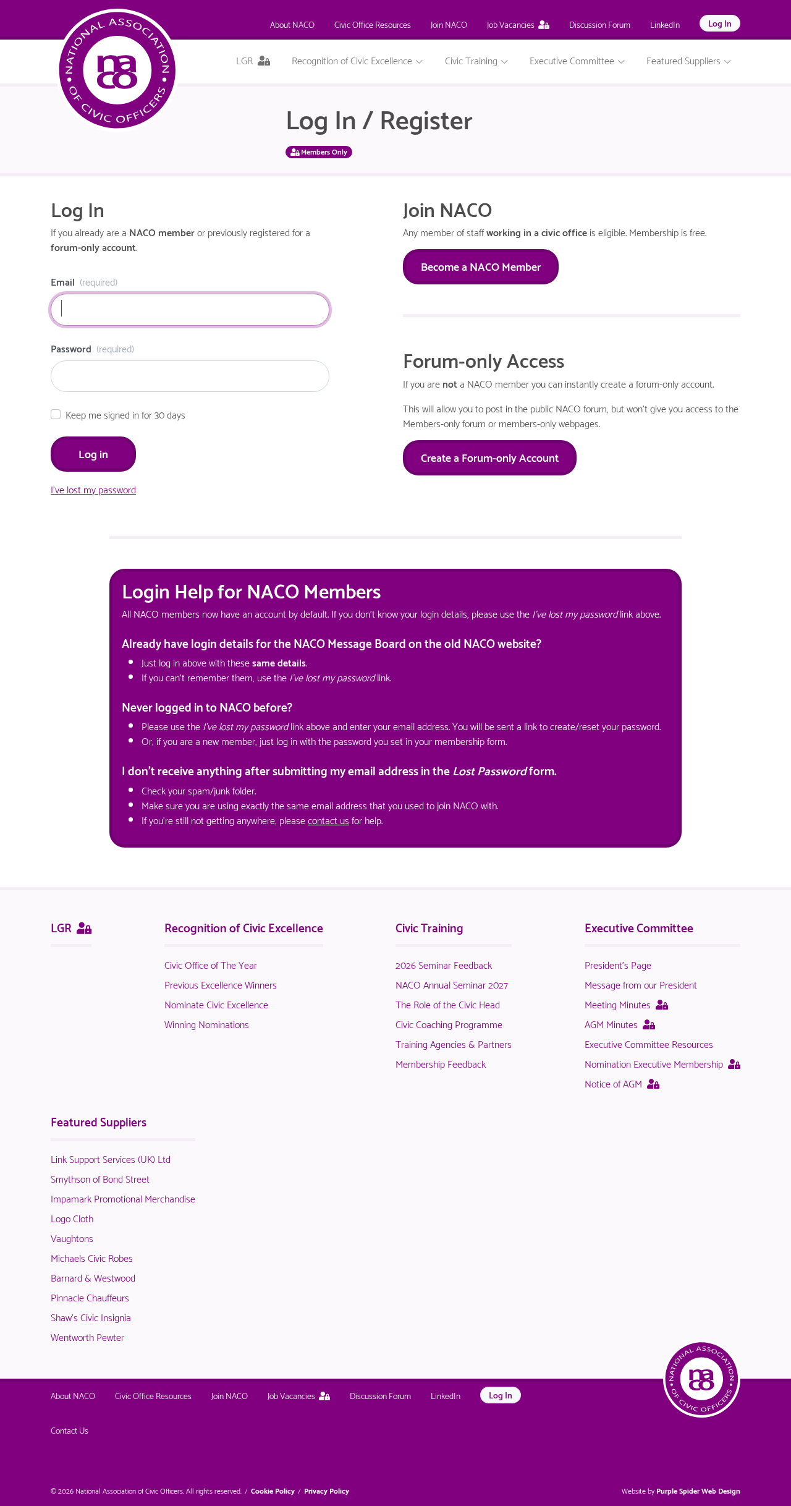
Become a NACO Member (481, 265)
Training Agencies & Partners (454, 1043)
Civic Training (429, 927)
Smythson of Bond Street (100, 1178)
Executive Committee (639, 927)
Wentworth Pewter (87, 1336)
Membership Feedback (441, 1063)
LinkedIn (665, 24)
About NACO (292, 24)
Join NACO (449, 24)
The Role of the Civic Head (448, 1003)
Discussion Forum (599, 24)
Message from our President (641, 984)
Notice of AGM (622, 1082)
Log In (720, 22)
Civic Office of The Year (210, 964)
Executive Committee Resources (649, 1043)
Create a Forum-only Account (490, 456)
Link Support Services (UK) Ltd (111, 1158)
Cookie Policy (273, 1490)
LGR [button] (257, 62)
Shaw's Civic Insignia (91, 1316)
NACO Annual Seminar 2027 (452, 984)
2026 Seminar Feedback (444, 964)
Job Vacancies (511, 24)
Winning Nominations (206, 1023)
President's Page (618, 964)
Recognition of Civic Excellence (243, 927)
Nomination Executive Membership (662, 1063)
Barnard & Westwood (93, 1277)
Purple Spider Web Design (698, 1490)
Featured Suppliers (98, 1121)
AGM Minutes (620, 1023)
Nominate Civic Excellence (216, 1003)
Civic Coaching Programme (449, 1023)
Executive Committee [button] (573, 59)
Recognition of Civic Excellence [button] (353, 59)
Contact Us (69, 1430)
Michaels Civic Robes (92, 1257)
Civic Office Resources (372, 24)
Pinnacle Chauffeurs (90, 1296)
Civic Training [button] (472, 59)
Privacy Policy (326, 1490)
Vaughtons (72, 1237)
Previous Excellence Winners (220, 984)
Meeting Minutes (626, 1003)
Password (92, 348)
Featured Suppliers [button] (684, 59)
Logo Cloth (72, 1217)
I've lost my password (93, 488)
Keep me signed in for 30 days (125, 414)
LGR (71, 927)
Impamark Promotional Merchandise (123, 1197)
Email (84, 281)
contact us (328, 819)
